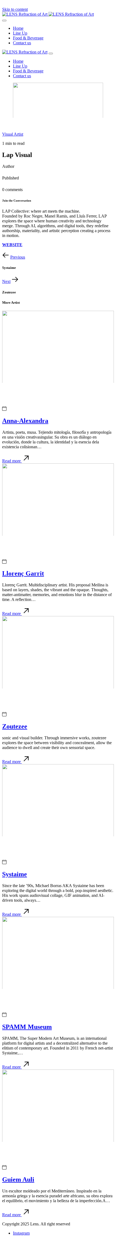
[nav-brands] (24, 52)
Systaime (14, 874)
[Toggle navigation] (4, 20)
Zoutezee (14, 726)
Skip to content (15, 9)
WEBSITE (12, 244)
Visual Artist (12, 134)
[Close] (51, 53)
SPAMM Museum (27, 1026)
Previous (17, 257)
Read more (12, 461)
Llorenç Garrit (23, 573)
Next (6, 281)
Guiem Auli (18, 1179)
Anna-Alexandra (25, 420)
